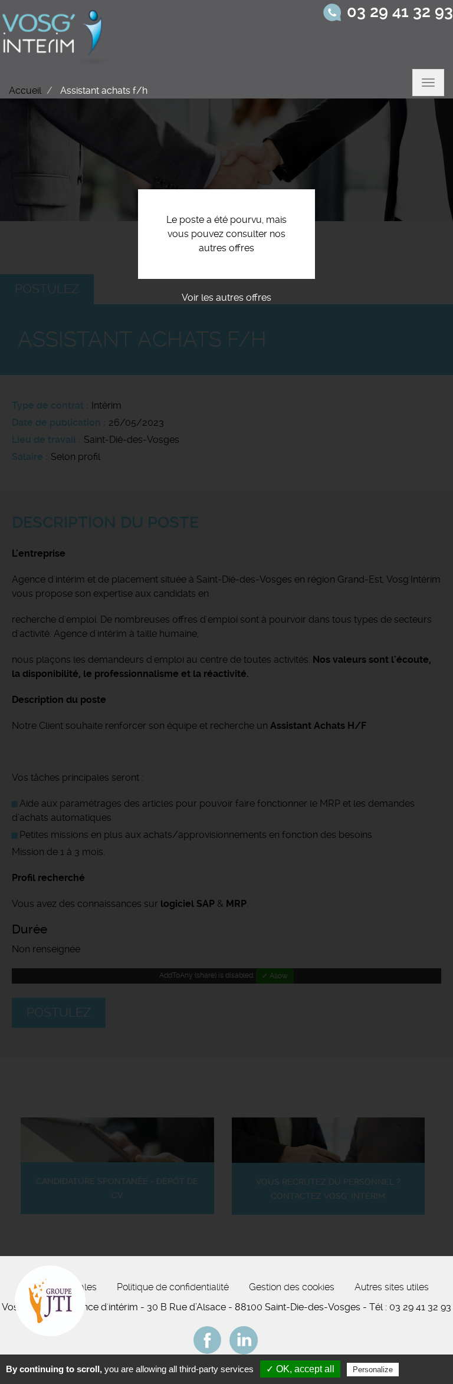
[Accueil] (55, 34)
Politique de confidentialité (173, 1287)
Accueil (25, 90)
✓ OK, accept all (300, 1369)
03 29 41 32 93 (400, 11)
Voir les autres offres (226, 297)
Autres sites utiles (391, 1287)
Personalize (373, 1369)
